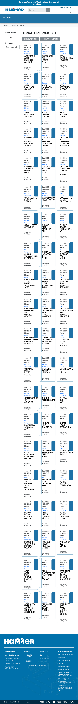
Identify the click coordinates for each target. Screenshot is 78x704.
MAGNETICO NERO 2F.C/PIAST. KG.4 (48, 483)
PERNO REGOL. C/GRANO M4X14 (28, 516)
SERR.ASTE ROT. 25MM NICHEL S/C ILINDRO (65, 609)
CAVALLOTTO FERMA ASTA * (30, 200)
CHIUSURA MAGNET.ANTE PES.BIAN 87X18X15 (31, 340)
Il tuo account (44, 658)
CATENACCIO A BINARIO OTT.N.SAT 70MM (48, 142)
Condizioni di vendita (64, 660)
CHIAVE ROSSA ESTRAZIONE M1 (66, 228)
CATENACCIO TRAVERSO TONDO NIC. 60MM (66, 171)
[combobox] (35, 10)
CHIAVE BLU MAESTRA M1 (46, 228)
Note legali (61, 657)
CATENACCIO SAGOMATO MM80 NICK (48, 170)
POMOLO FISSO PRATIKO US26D (46, 545)
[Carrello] (69, 12)
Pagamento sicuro (63, 666)
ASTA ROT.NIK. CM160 (64, 114)
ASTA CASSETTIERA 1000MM (66, 58)
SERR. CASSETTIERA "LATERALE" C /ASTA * (48, 575)
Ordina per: (9, 43)
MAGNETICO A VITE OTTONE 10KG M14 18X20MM (30, 485)
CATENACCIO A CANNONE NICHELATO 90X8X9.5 (66, 142)
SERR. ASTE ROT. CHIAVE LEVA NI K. (28, 576)
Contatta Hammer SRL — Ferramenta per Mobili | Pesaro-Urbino (64, 674)
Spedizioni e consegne (65, 654)
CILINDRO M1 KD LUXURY (46, 371)
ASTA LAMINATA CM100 (29, 87)
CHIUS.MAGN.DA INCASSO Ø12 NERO (49, 255)
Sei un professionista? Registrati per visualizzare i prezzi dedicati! (39, 3)
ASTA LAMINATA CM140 (47, 87)
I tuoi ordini (43, 662)
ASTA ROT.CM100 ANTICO (65, 87)
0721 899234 (65, 7)
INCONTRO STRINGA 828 (29, 427)
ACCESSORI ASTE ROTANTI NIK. (47, 59)
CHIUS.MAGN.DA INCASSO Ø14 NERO (67, 255)
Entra (41, 655)
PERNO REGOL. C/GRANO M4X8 (64, 516)
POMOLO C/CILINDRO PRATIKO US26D (30, 545)
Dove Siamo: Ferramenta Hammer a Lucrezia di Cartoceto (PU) (64, 688)
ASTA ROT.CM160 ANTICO (29, 114)
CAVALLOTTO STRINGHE (30, 226)
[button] (10, 38)
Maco (44, 250)
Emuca (44, 421)
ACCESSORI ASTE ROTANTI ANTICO (29, 59)
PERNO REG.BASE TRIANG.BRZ (65, 484)
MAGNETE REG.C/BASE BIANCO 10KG (47, 453)
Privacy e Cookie (63, 669)
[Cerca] (48, 10)
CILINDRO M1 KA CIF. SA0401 (64, 342)
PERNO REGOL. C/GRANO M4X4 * (46, 516)
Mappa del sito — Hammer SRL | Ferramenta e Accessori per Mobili (64, 680)
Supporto (43, 665)
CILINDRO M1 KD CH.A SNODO (28, 372)
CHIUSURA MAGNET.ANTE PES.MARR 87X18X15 (49, 340)
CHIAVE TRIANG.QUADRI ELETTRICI (31, 256)
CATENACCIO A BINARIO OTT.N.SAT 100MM (30, 142)
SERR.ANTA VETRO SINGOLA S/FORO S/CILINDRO (29, 608)
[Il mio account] (64, 12)
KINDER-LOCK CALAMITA (47, 425)
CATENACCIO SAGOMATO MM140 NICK (30, 170)
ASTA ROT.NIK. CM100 (46, 114)
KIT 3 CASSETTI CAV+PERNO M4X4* (30, 455)
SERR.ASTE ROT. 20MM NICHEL (47, 607)
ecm (27, 702)
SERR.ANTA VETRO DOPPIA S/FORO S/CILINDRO (65, 575)
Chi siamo (60, 663)
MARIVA (26, 135)
